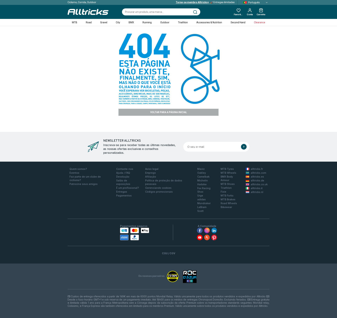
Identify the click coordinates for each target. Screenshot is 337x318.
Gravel (103, 22)
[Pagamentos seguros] (134, 234)
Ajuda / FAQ (123, 172)
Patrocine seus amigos (84, 183)
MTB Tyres (227, 168)
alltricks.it (257, 188)
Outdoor (164, 22)
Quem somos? (78, 168)
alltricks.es (257, 176)
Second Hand (238, 22)
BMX (131, 22)
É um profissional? (127, 187)
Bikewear (226, 207)
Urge (200, 195)
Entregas (121, 191)
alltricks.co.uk (259, 184)
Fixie (223, 191)
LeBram (201, 207)
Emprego (150, 172)
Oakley (201, 172)
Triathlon (183, 22)
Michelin (202, 180)
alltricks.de (257, 180)
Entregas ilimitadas (205, 2)
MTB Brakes (228, 199)
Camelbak (203, 176)
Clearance (259, 22)
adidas (201, 199)
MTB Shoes (228, 183)
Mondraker (204, 203)
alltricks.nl (257, 192)
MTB (74, 22)
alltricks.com (258, 172)
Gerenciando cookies (158, 187)
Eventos (74, 172)
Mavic (201, 168)
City (118, 22)
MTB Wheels (228, 172)
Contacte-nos (124, 168)
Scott (200, 210)
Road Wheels (229, 203)
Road (89, 22)
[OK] (244, 147)
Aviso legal (151, 168)
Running (147, 22)
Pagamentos (124, 195)
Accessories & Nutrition (209, 22)
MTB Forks (227, 195)
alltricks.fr (257, 168)
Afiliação (150, 176)
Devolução (122, 176)
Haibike (202, 184)
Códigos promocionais (159, 191)
